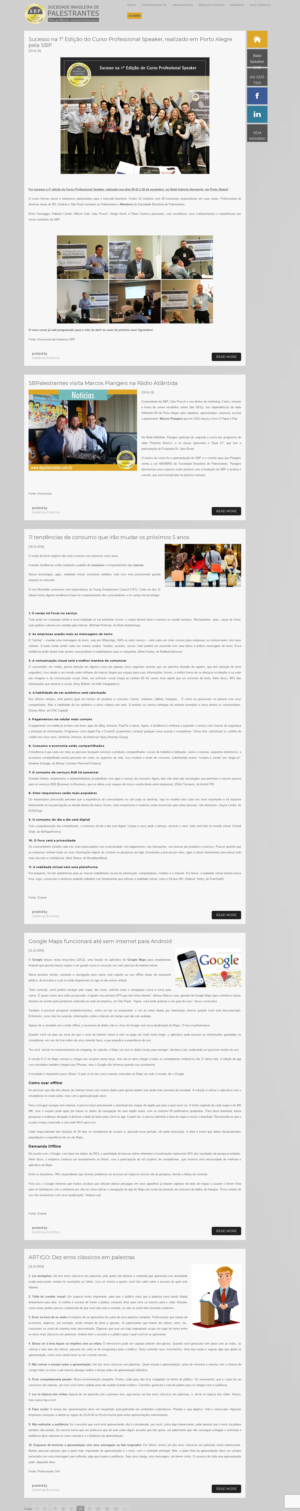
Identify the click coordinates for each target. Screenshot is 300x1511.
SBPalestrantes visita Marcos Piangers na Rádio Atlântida (103, 383)
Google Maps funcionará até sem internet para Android (100, 941)
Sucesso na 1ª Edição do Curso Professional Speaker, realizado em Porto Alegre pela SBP (130, 42)
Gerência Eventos (45, 358)
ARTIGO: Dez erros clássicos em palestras (82, 1257)
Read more (226, 357)
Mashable (43, 589)
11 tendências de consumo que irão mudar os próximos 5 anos (109, 537)
